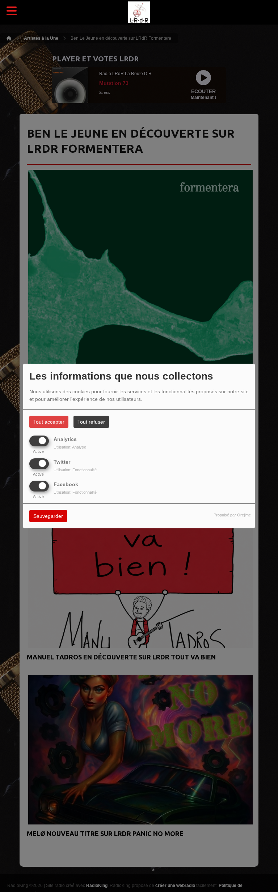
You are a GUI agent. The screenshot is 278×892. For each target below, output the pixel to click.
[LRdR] (139, 12)
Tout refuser (91, 422)
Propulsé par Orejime (232, 515)
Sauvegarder (48, 516)
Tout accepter (48, 422)
